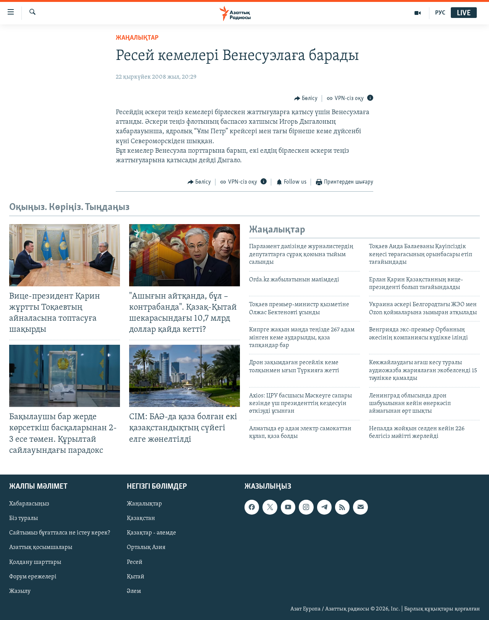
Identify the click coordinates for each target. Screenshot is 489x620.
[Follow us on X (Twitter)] (269, 507)
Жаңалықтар (144, 504)
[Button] (306, 98)
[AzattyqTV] (417, 13)
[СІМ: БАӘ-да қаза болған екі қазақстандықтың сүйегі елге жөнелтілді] (184, 376)
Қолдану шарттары (35, 562)
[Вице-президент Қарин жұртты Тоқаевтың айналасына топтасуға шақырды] (64, 255)
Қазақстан (141, 518)
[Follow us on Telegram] (324, 507)
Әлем (134, 591)
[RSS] (342, 507)
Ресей (134, 562)
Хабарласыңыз (29, 504)
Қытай (135, 576)
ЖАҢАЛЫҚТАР (137, 38)
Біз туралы (23, 518)
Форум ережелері (33, 576)
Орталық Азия (146, 547)
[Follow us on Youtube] (288, 507)
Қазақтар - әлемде (151, 533)
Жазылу (20, 591)
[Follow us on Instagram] (306, 507)
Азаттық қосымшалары (40, 547)
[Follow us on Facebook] (251, 507)
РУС (440, 13)
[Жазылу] (360, 507)
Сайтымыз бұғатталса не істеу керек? (59, 533)
